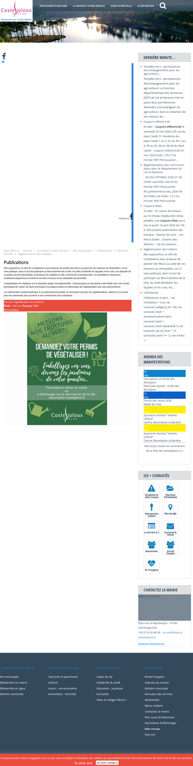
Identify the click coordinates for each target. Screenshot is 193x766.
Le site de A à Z (151, 532)
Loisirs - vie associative (62, 688)
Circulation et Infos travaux (152, 496)
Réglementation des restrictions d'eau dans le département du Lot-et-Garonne (164, 168)
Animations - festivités (62, 694)
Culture (53, 682)
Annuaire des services (159, 694)
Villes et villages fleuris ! (111, 700)
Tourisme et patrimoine (63, 677)
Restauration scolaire (151, 514)
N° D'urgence (151, 570)
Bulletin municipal (156, 688)
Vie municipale (9, 677)
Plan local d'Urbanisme (170, 496)
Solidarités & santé (108, 682)
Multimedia (152, 700)
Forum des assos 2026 (158, 400)
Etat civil (150, 734)
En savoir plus (83, 762)
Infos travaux (152, 729)
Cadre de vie (104, 677)
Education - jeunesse (109, 688)
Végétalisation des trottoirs (161, 249)
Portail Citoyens (170, 552)
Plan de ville (170, 513)
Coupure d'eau (153, 206)
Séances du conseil (157, 682)
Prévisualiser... (168, 160)
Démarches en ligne (12, 688)
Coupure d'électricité (157, 121)
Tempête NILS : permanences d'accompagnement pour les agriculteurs (162, 70)
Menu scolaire (154, 705)
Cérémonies (151, 292)
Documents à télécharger (161, 723)
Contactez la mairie (170, 533)
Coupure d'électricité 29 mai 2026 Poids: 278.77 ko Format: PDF (164, 155)
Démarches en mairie (13, 682)
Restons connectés (12, 694)
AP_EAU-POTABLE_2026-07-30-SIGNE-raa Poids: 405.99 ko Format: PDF (163, 181)
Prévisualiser (11, 309)
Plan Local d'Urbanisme (159, 717)
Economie (102, 694)
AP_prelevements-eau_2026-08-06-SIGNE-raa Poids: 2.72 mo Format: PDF (163, 196)
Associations (151, 551)
